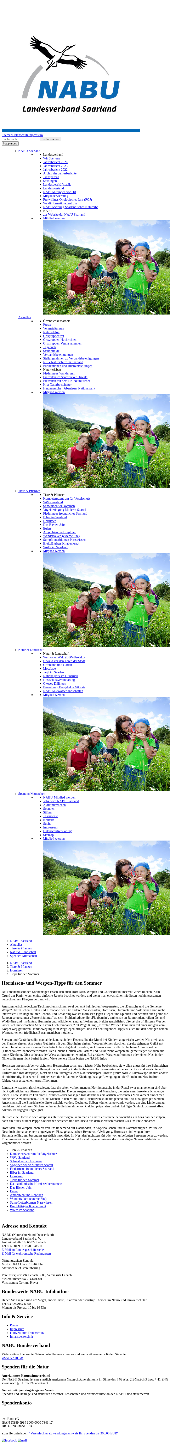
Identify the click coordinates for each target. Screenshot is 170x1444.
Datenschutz (20, 135)
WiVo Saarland (53, 502)
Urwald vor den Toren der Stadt (64, 661)
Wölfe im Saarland (55, 547)
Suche (47, 823)
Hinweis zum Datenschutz (27, 1333)
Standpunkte (51, 351)
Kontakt (48, 820)
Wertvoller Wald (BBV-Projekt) (64, 657)
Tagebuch (49, 347)
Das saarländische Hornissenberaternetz (36, 1183)
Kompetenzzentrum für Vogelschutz (66, 498)
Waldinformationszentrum (60, 203)
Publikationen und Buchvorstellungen (67, 366)
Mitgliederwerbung (55, 196)
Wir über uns (51, 158)
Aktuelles (24, 317)
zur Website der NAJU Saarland (64, 214)
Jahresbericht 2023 (55, 166)
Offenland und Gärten (57, 665)
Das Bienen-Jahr (54, 524)
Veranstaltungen (53, 328)
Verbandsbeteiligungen (58, 354)
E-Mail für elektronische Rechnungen (26, 1253)
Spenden (49, 808)
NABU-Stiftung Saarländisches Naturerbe (70, 207)
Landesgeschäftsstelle (57, 184)
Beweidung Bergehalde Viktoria (64, 687)
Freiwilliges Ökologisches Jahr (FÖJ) (67, 199)
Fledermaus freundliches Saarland (65, 513)
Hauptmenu (10, 143)
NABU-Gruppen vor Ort (59, 192)
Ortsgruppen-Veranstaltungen (62, 343)
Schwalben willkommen (59, 506)
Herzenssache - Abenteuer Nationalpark (69, 388)
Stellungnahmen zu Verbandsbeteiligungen (71, 358)
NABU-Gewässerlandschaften (63, 691)
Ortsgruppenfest (53, 336)
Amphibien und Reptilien (59, 532)
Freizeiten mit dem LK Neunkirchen (67, 381)
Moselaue (49, 668)
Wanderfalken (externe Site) (61, 536)
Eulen (47, 528)
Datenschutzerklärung (57, 831)
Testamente (50, 816)
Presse (47, 324)
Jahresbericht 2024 (55, 162)
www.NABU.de (12, 1358)
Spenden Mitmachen (31, 793)
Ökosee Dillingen (54, 683)
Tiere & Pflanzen (29, 491)
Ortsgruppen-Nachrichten (59, 339)
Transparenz (51, 177)
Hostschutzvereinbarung (59, 680)
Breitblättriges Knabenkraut (61, 543)
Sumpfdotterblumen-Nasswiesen (64, 539)
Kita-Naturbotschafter (57, 384)
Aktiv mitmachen (54, 805)
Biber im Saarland (55, 517)
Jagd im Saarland (54, 672)
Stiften (47, 812)
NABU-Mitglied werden (59, 797)
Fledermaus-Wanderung (58, 373)
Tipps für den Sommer (24, 1180)
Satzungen (50, 181)
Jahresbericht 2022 (55, 169)
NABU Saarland (29, 151)
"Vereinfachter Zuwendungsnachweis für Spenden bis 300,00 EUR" (74, 1433)
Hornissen (49, 521)
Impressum (35, 135)
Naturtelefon (51, 332)
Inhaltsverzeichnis (21, 1336)
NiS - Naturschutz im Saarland (63, 362)
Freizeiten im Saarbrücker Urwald (65, 377)
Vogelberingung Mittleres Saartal (64, 509)
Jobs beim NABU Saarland (61, 801)
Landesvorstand (53, 188)
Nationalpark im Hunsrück (60, 676)
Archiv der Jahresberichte (59, 173)
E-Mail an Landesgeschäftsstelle (23, 1249)
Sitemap (7, 135)
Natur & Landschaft (31, 650)
